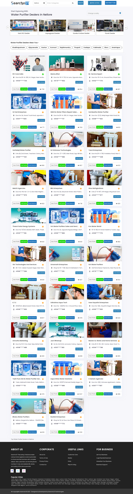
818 (81, 356)
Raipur (85, 480)
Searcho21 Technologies (56, 492)
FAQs (69, 461)
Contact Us (43, 465)
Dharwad (94, 482)
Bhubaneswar (30, 482)
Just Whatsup (56, 341)
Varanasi (25, 480)
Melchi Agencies (19, 188)
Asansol (56, 482)
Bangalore (34, 479)
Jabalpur (67, 480)
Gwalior (62, 480)
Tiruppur (41, 484)
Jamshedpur (109, 482)
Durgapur (73, 484)
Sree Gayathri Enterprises (98, 303)
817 (43, 318)
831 (81, 242)
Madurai (104, 480)
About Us (42, 455)
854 (80, 89)
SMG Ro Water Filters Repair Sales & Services (65, 112)
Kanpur (108, 479)
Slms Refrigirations (96, 188)
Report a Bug (72, 465)
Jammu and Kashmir (31, 485)
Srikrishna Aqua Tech (59, 303)
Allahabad (48, 480)
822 (42, 204)
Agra (95, 479)
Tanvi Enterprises (95, 150)
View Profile (16, 89)
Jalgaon (46, 484)
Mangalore (14, 485)
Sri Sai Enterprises (19, 112)
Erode (18, 485)
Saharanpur (78, 482)
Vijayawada (80, 480)
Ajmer (64, 482)
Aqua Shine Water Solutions (61, 379)
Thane (69, 479)
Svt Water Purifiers (96, 264)
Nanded (84, 484)
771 (43, 127)
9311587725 (111, 3)
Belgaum (23, 485)
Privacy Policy (44, 461)
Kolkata (53, 479)
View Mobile (41, 82)
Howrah (54, 480)
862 (118, 242)
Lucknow (61, 479)
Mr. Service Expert (95, 74)
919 (43, 432)
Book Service (32, 89)
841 (43, 242)
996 (118, 394)
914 (119, 280)
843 (118, 318)
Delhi (20, 479)
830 (42, 356)
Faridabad (99, 479)
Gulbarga (97, 484)
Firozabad (116, 482)
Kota (88, 480)
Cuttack (52, 482)
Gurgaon (24, 479)
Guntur (72, 482)
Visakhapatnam (80, 479)
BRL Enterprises (56, 188)
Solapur (113, 480)
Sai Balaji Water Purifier (22, 150)
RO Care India (18, 74)
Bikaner (50, 484)
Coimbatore (73, 480)
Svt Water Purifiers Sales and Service (65, 226)
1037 (80, 394)
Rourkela (79, 484)
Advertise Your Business (103, 461)
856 (42, 165)
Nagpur (112, 479)
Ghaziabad (17, 484)
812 (119, 127)
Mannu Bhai (55, 74)
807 (118, 89)
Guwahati (99, 480)
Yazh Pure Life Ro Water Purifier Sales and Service (27, 379)
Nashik (13, 480)
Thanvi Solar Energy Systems (24, 226)
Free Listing (95, 3)
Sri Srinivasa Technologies (61, 150)
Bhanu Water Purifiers (21, 417)
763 (80, 127)
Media (70, 458)
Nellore (61, 482)
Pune (12, 479)
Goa (83, 482)
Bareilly (36, 484)
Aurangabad (36, 480)
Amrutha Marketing (20, 341)
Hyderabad (41, 479)
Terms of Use (44, 458)
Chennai (16, 479)
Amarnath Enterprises (59, 264)
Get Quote (24, 89)
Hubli (90, 482)
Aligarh (19, 482)
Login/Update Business (103, 458)
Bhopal (73, 479)
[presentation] (8, 27)
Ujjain (12, 484)
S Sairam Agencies (96, 379)
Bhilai (59, 484)
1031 (80, 432)
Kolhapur (88, 484)
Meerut (17, 480)
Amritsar (118, 480)
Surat (104, 479)
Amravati (55, 484)
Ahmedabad (47, 479)
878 (80, 318)
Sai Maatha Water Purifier (98, 112)
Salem (98, 482)
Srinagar (30, 480)
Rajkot (21, 480)
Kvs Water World (95, 226)
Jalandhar (23, 482)
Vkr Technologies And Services (25, 264)
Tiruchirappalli (30, 484)
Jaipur (57, 479)
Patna (86, 479)
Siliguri (86, 482)
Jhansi (68, 482)
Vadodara (13, 482)
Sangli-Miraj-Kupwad (111, 484)
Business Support (101, 465)
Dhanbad (43, 480)
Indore (65, 479)
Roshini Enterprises (58, 417)
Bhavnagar (68, 484)
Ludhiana (90, 479)
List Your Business (101, 455)
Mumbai (29, 479)
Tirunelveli (23, 484)
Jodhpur (117, 479)
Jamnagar (103, 484)
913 (119, 165)
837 (80, 280)
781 (81, 204)
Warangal (103, 482)
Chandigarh (93, 480)
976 (42, 394)
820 (118, 204)
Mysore (109, 480)
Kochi (63, 484)
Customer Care (73, 455)
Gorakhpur (41, 482)
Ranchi (58, 480)
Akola (92, 484)
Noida (36, 482)
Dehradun (46, 482)
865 (118, 356)
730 (42, 89)
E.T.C (14, 303)
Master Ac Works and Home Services (103, 341)
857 (80, 165)
